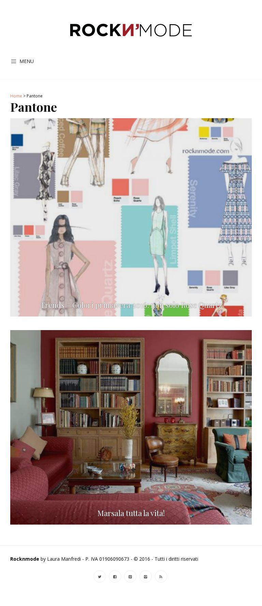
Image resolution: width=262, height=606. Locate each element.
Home (16, 96)
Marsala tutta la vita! (131, 513)
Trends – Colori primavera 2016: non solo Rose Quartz (131, 305)
